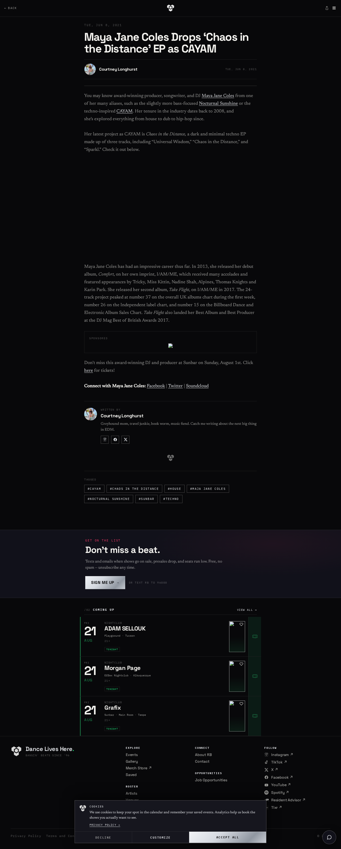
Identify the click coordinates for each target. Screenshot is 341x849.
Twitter (175, 386)
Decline (103, 837)
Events (132, 754)
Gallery (132, 761)
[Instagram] (105, 440)
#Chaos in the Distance (134, 489)
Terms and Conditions (68, 836)
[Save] (241, 624)
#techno (171, 499)
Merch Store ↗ (139, 768)
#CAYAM (94, 489)
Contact (202, 761)
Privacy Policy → (105, 825)
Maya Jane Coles (218, 96)
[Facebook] (115, 440)
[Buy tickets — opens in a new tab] (254, 636)
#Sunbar (146, 499)
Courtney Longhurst (118, 69)
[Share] (327, 8)
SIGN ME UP (105, 582)
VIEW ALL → (247, 610)
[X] (125, 440)
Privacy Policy (26, 836)
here (88, 371)
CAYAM (124, 111)
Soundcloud (197, 386)
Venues (132, 800)
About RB (203, 754)
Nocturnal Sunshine (218, 104)
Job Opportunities (211, 780)
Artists (131, 793)
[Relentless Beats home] (170, 8)
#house (174, 489)
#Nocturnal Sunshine (109, 499)
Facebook (156, 386)
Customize (160, 837)
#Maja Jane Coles (208, 489)
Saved (131, 774)
